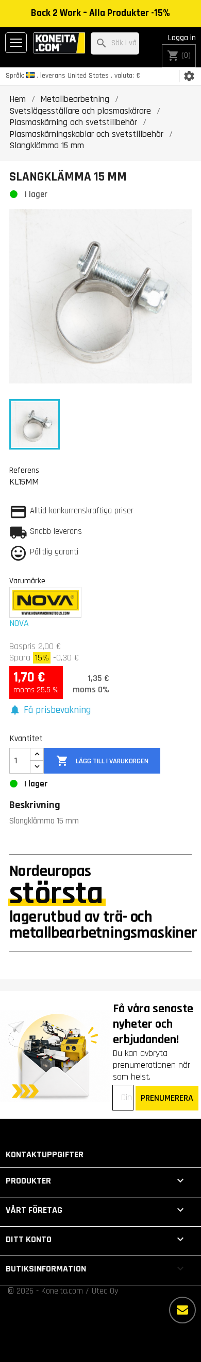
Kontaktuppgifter (44, 1154)
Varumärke (27, 581)
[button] (50, 710)
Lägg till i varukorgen (102, 761)
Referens (24, 470)
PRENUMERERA (167, 1098)
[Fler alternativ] (182, 1310)
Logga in (182, 37)
